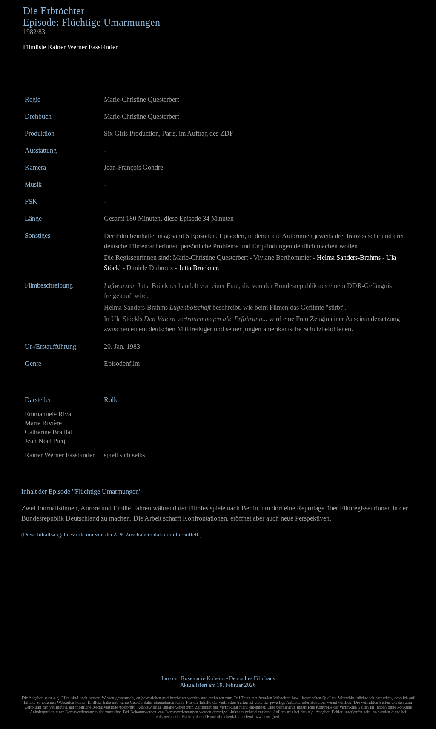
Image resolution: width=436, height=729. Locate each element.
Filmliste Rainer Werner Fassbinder (70, 47)
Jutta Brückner (198, 267)
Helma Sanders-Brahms (349, 257)
